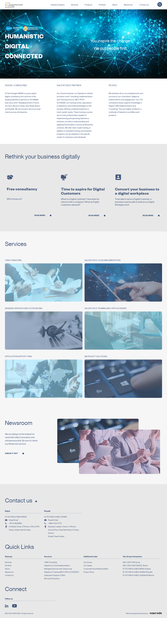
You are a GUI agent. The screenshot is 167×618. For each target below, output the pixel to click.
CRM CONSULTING (13, 260)
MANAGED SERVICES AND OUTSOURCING (23, 308)
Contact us (18, 500)
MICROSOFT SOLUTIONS (96, 356)
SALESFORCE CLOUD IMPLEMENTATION (102, 260)
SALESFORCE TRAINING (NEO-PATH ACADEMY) (106, 308)
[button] (162, 41)
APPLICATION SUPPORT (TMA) (18, 356)
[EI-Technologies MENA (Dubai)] (14, 5)
